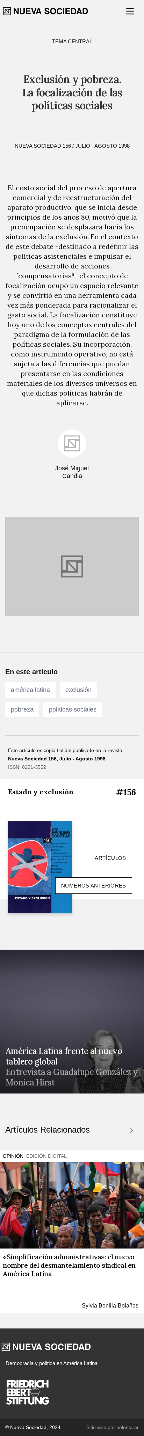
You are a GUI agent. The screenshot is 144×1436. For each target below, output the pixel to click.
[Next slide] (131, 1130)
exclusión (78, 689)
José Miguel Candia (72, 472)
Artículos (110, 858)
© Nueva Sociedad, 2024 (32, 1427)
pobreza (22, 709)
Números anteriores (93, 886)
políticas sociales (72, 709)
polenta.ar (127, 1427)
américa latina (30, 689)
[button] (130, 11)
